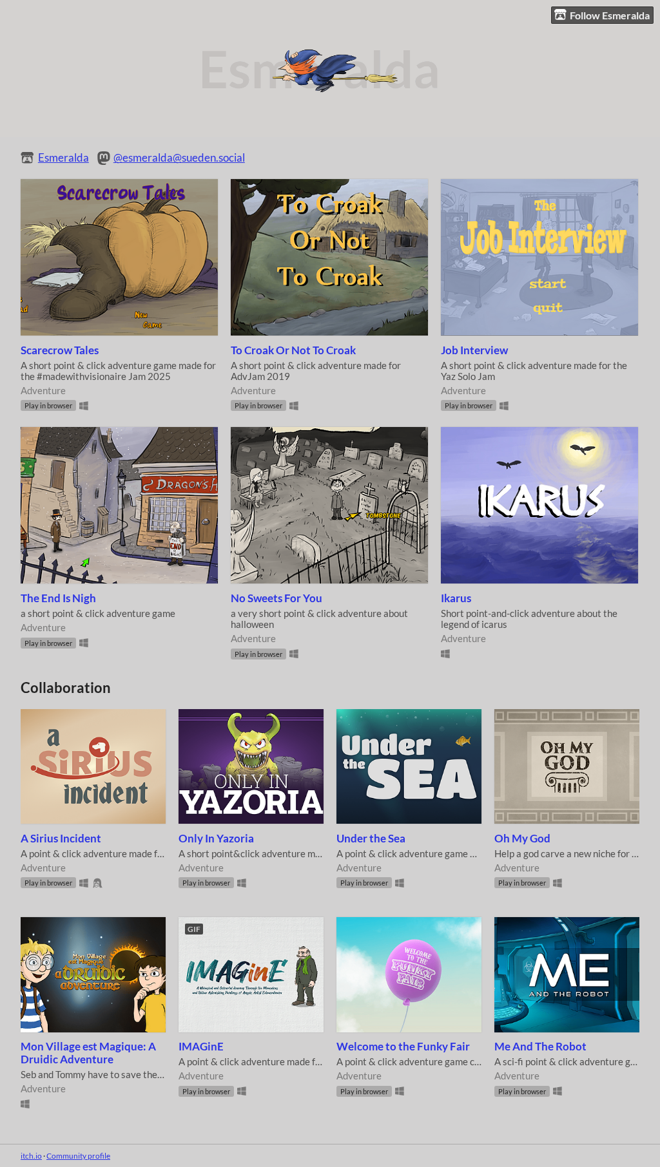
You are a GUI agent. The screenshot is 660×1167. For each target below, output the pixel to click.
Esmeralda (63, 157)
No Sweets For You (276, 598)
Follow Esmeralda (610, 15)
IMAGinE (201, 1046)
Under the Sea (370, 838)
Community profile (78, 1156)
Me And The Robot (540, 1046)
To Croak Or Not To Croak (293, 350)
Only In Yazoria (216, 838)
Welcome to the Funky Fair (403, 1046)
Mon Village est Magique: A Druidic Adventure (88, 1053)
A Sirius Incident (61, 838)
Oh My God (522, 838)
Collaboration (66, 687)
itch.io (31, 1156)
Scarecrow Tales (60, 350)
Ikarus (456, 598)
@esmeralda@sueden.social (179, 157)
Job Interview (474, 350)
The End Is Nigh (58, 598)
